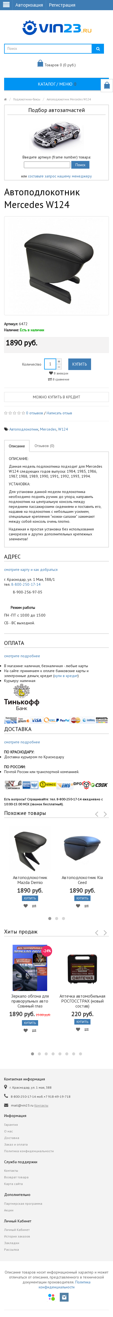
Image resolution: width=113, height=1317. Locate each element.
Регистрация (62, 5)
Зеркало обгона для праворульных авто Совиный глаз (30, 1000)
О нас (8, 1131)
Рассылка (11, 1249)
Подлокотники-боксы (26, 99)
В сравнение (60, 379)
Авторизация (29, 5)
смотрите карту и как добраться (31, 569)
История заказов (17, 1236)
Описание (17, 445)
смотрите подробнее (22, 655)
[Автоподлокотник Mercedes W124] (56, 265)
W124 (63, 429)
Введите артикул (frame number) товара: (56, 157)
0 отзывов (34, 412)
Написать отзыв (59, 412)
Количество (31, 364)
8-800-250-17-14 (26, 584)
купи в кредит (66, 675)
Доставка (11, 1138)
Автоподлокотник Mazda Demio (30, 880)
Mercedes (48, 429)
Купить (79, 364)
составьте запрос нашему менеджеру (60, 176)
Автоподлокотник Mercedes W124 (69, 99)
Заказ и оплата (16, 1144)
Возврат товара (16, 1177)
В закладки (60, 373)
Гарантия (11, 1124)
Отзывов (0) (44, 445)
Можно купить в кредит (56, 397)
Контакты (41, 1105)
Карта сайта (13, 1184)
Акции (8, 1210)
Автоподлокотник (23, 429)
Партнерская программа (23, 1203)
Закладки (11, 1243)
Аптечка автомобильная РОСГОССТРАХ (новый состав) (82, 1000)
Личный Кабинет (17, 1230)
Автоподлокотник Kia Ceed (82, 880)
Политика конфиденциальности (29, 1151)
